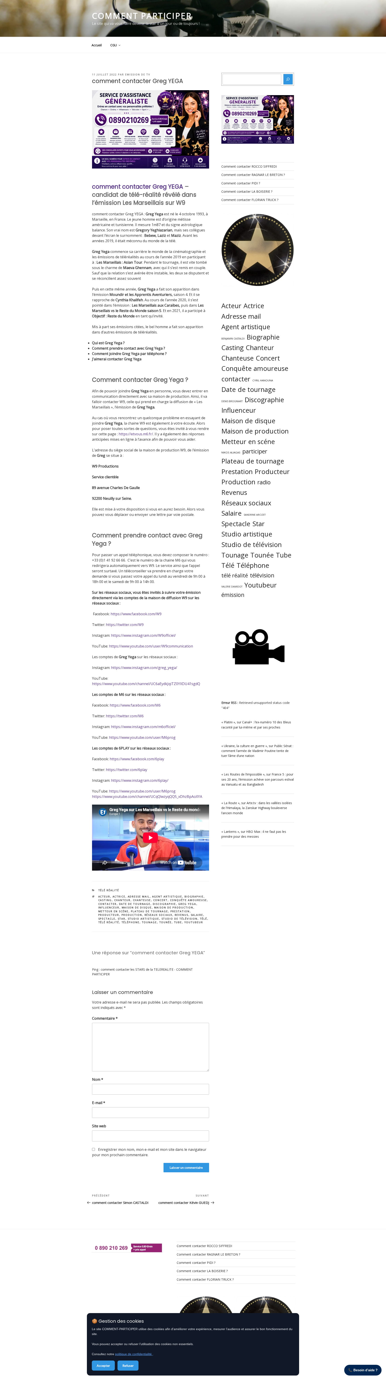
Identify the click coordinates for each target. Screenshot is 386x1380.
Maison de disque (137, 907)
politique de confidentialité (134, 1354)
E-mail (98, 1102)
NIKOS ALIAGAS (230, 452)
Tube (178, 922)
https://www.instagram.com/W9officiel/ (143, 635)
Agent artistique (167, 896)
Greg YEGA (187, 904)
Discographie (164, 904)
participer (254, 451)
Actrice (119, 896)
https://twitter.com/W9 (125, 624)
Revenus (182, 914)
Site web (99, 1126)
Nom (97, 1079)
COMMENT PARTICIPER (142, 15)
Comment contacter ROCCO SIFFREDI (249, 166)
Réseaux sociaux (158, 914)
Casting (105, 900)
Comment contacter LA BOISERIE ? (246, 191)
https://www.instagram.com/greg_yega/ (144, 667)
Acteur (104, 896)
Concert (160, 900)
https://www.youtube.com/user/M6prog (142, 737)
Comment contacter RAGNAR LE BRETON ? (253, 175)
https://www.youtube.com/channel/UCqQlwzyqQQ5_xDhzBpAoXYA (147, 796)
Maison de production (173, 907)
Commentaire (105, 1018)
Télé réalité (108, 890)
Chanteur (122, 900)
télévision (262, 575)
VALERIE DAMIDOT (231, 586)
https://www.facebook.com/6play (137, 758)
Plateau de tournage (149, 911)
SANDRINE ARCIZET (255, 514)
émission (232, 594)
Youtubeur (193, 922)
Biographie (194, 896)
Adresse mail (139, 896)
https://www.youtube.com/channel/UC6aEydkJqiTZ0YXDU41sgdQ (146, 683)
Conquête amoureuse (188, 900)
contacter (107, 904)
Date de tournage (135, 904)
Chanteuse (142, 900)
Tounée (165, 922)
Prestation (180, 911)
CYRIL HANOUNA (262, 380)
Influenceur (109, 907)
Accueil (97, 45)
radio (264, 482)
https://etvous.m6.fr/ (136, 434)
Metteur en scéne (113, 911)
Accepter (103, 1365)
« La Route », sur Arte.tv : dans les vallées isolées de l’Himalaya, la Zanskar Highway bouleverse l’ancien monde (256, 808)
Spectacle (106, 918)
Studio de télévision (180, 918)
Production (132, 914)
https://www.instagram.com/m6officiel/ (143, 726)
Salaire (197, 914)
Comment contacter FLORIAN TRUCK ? (249, 200)
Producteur (108, 914)
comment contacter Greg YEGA (137, 187)
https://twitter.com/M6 (125, 715)
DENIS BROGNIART (232, 401)
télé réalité (108, 922)
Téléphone (131, 922)
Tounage (149, 922)
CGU (113, 45)
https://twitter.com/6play (126, 769)
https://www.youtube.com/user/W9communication (151, 646)
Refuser (128, 1365)
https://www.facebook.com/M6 (135, 705)
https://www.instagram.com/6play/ (139, 780)
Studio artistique (143, 918)
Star (122, 918)
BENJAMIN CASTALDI (233, 338)
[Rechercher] (288, 79)
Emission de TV (137, 74)
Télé (203, 918)
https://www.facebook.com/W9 (136, 613)
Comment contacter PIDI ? (240, 183)
